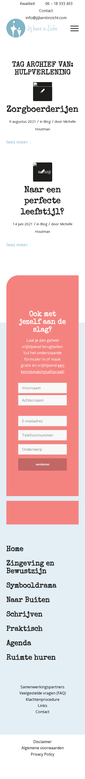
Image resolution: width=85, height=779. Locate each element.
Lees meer (17, 142)
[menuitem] (25, 3)
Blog (47, 121)
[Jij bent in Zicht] (35, 28)
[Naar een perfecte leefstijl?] (42, 172)
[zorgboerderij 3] (42, 91)
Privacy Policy (42, 754)
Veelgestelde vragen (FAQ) (42, 693)
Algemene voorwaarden (42, 747)
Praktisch (24, 629)
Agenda (18, 643)
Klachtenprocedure (43, 699)
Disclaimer (42, 741)
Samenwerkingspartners (42, 687)
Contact (46, 10)
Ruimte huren (31, 658)
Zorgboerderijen (42, 110)
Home (14, 549)
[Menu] (72, 28)
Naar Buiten (28, 600)
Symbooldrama (31, 586)
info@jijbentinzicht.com (46, 17)
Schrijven (24, 614)
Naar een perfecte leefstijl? (42, 201)
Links (42, 705)
